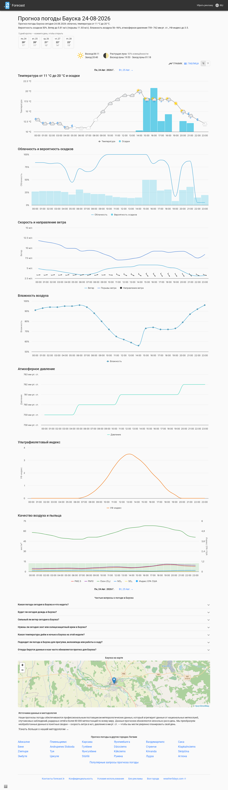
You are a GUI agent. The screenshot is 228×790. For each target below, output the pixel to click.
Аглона (182, 756)
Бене (21, 746)
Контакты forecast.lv (53, 778)
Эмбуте (22, 756)
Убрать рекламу (205, 5)
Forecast (18, 5)
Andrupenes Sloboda (62, 746)
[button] (114, 680)
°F (208, 63)
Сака (181, 741)
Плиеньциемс (58, 741)
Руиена (118, 756)
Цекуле (54, 756)
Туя (52, 751)
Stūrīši (85, 756)
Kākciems (120, 751)
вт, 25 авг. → (126, 70)
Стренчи (151, 746)
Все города (153, 778)
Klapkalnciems (186, 746)
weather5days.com (173, 778)
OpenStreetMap (202, 705)
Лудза (150, 756)
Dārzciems (120, 746)
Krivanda (151, 751)
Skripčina (183, 751)
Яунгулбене (89, 751)
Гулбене (87, 746)
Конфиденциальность (81, 778)
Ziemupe (23, 751)
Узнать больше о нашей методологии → (44, 729)
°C (203, 63)
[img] (114, 684)
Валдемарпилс (155, 741)
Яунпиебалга (122, 741)
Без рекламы (135, 778)
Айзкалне (24, 741)
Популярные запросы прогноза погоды (114, 762)
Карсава (87, 741)
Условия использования (110, 778)
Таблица (193, 63)
